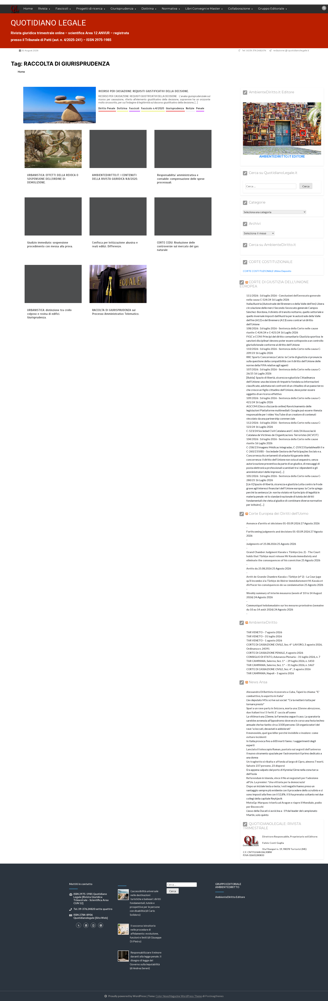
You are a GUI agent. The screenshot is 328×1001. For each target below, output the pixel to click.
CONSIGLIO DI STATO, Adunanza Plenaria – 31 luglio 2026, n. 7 (283, 656)
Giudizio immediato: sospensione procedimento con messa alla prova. (50, 244)
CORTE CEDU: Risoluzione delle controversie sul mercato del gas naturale (178, 246)
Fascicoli (62, 8)
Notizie (190, 108)
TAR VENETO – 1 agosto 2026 (264, 640)
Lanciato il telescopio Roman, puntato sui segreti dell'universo (283, 749)
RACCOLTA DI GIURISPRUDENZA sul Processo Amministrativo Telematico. (115, 311)
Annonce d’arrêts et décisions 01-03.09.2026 (273, 523)
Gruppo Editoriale (271, 8)
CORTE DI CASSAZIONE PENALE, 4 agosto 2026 (274, 652)
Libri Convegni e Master (202, 8)
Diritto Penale (107, 108)
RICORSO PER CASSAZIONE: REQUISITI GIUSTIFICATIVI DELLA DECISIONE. (143, 91)
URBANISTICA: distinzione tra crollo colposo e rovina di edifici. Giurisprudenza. (49, 313)
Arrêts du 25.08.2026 (259, 568)
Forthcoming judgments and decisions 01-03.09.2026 (278, 531)
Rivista (42, 8)
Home (28, 8)
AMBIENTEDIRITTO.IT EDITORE (282, 156)
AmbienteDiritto (263, 622)
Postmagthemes (214, 996)
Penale (200, 108)
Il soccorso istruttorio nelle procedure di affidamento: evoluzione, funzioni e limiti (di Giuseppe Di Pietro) (145, 933)
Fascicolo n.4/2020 (153, 108)
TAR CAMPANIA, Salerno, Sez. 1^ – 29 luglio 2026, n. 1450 (280, 660)
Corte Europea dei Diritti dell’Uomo (278, 514)
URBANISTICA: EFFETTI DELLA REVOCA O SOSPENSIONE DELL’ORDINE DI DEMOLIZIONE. (52, 178)
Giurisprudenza (122, 8)
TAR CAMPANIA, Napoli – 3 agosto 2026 (270, 673)
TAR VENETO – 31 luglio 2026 (264, 636)
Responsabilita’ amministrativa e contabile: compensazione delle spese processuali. (180, 178)
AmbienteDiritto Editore (230, 896)
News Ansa (258, 682)
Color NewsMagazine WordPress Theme (179, 996)
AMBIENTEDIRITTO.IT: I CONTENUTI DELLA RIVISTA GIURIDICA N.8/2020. (115, 176)
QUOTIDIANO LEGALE (48, 22)
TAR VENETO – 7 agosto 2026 (264, 632)
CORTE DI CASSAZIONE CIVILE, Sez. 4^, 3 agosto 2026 (278, 669)
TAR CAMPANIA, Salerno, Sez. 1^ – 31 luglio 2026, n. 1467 (280, 665)
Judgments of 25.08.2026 (261, 543)
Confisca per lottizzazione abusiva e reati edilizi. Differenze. (115, 244)
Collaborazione (239, 8)
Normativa (169, 8)
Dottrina (147, 8)
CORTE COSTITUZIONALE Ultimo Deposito (267, 271)
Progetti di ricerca (89, 8)
